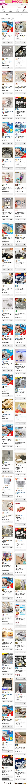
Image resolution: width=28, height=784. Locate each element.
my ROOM (24, 10)
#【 (22, 137)
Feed (3, 10)
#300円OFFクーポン (7, 161)
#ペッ (23, 188)
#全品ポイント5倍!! (7, 489)
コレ (5, 42)
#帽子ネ (7, 87)
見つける (10, 10)
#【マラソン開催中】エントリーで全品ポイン (7, 137)
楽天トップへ (24, 4)
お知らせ (17, 10)
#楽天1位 (4, 389)
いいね (10, 42)
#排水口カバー (18, 391)
